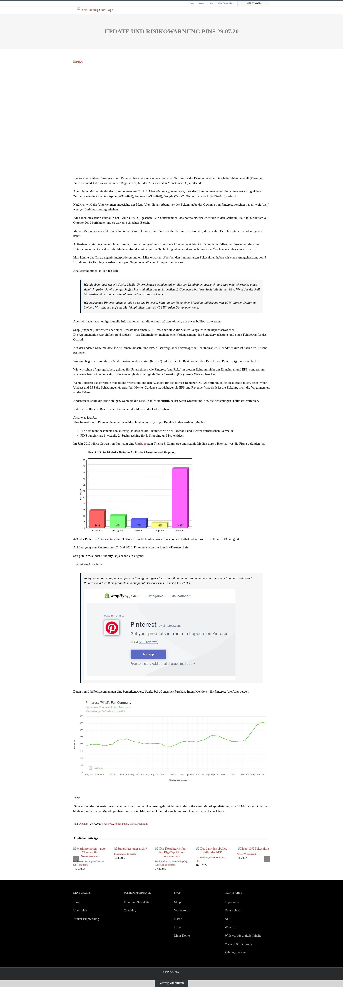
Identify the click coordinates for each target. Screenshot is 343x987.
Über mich (80, 910)
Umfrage (140, 443)
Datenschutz (233, 910)
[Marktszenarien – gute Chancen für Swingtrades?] (89, 848)
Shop (177, 902)
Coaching (130, 910)
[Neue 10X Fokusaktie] (253, 848)
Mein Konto (182, 935)
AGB (228, 919)
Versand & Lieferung (238, 944)
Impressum (232, 902)
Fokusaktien (121, 823)
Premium (142, 823)
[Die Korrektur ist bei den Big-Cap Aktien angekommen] (171, 848)
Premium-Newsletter (137, 902)
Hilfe (177, 927)
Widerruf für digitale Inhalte (243, 935)
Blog (76, 902)
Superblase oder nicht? (125, 853)
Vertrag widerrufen (171, 982)
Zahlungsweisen (235, 952)
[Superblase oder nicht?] (131, 848)
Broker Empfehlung (86, 919)
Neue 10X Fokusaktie (247, 853)
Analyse (108, 823)
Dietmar (83, 823)
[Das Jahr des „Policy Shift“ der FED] (212, 848)
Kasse (178, 919)
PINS (133, 823)
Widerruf (230, 927)
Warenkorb (181, 910)
